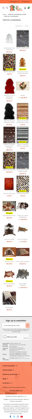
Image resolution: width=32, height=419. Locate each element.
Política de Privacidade (23, 358)
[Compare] (8, 46)
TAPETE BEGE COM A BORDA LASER (23, 170)
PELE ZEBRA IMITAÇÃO (22, 284)
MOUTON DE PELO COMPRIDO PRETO (9, 121)
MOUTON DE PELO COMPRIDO (9, 48)
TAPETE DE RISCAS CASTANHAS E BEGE (23, 121)
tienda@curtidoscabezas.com (16, 357)
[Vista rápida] (11, 46)
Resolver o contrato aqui (16, 390)
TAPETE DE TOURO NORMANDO (22, 216)
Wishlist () (26, 1)
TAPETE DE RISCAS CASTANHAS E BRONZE (9, 146)
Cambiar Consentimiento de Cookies (14, 387)
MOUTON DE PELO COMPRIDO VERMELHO (9, 97)
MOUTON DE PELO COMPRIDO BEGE (22, 72)
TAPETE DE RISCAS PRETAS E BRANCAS (23, 145)
